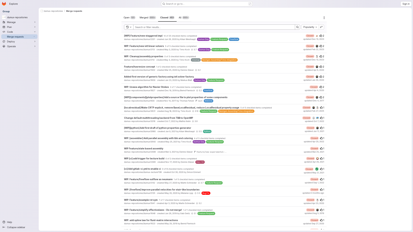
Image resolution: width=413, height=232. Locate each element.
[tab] (129, 18)
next (200, 101)
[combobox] (310, 27)
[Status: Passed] (317, 169)
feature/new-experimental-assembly (215, 152)
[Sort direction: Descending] (321, 27)
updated (313, 39)
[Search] (297, 27)
